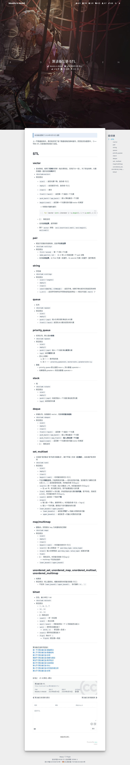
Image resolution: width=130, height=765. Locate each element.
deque (115, 158)
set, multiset (117, 161)
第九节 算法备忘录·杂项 (41, 671)
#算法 (50, 678)
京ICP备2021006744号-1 (53, 762)
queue (115, 150)
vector (115, 142)
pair (114, 145)
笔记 (36, 678)
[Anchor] (41, 154)
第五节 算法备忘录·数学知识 (43, 660)
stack (115, 156)
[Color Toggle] (119, 3)
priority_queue (117, 153)
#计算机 (44, 678)
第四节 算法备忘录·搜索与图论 (44, 658)
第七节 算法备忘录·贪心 (41, 665)
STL (112, 139)
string (115, 147)
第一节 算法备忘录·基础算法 (43, 650)
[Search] (116, 3)
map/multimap (118, 164)
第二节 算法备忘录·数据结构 (43, 653)
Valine (95, 742)
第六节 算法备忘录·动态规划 (43, 663)
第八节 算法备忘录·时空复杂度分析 (46, 668)
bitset (115, 172)
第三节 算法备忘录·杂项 (41, 655)
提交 (93, 728)
